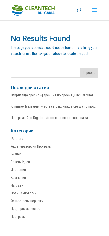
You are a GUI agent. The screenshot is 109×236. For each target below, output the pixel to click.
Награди (17, 185)
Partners (17, 138)
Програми (18, 216)
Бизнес (16, 154)
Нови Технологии (24, 193)
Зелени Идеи (20, 162)
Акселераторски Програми (31, 146)
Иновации (18, 170)
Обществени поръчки (27, 201)
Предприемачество (25, 209)
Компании (18, 177)
